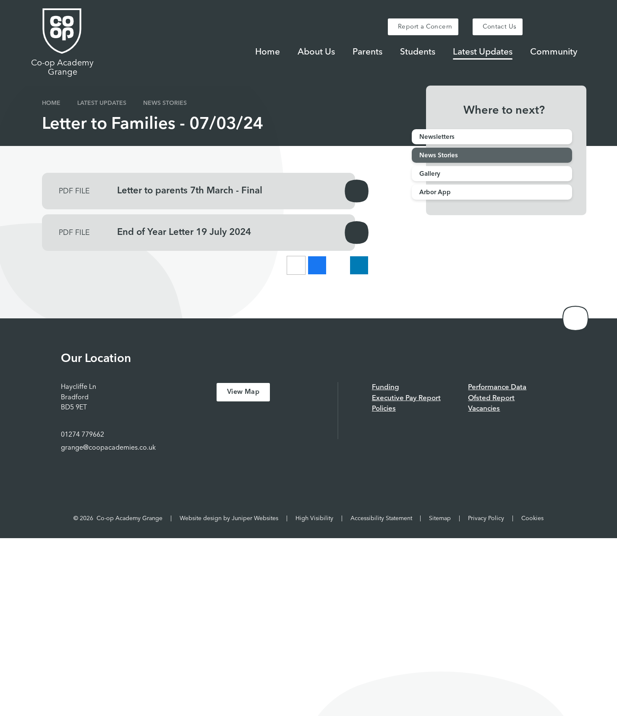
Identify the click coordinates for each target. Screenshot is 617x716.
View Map (243, 392)
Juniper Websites (255, 518)
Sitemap (440, 518)
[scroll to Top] (575, 318)
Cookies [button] (532, 518)
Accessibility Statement (381, 518)
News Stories (165, 103)
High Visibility (314, 518)
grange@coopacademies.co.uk (108, 448)
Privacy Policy (486, 518)
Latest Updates (101, 103)
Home (51, 103)
